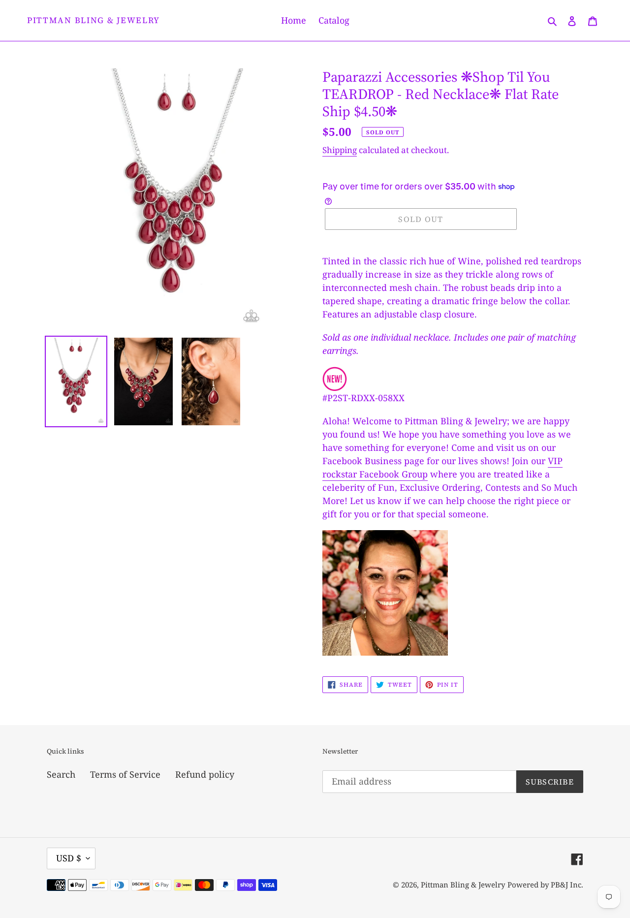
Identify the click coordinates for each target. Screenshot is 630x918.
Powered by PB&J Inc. (545, 884)
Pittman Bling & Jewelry (93, 20)
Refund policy (204, 774)
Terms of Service (125, 774)
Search (61, 774)
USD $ (68, 858)
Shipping (339, 150)
